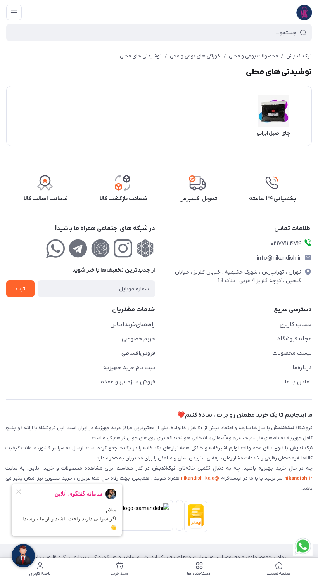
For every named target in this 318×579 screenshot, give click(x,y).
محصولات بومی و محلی (253, 56)
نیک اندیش (299, 56)
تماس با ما (298, 382)
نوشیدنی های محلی (141, 56)
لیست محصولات (292, 353)
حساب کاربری (296, 324)
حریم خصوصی (138, 339)
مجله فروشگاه (294, 339)
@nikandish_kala (200, 478)
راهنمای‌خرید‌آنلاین (132, 324)
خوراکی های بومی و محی (195, 56)
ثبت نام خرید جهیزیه (129, 367)
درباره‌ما (302, 367)
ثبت (20, 289)
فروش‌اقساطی (138, 353)
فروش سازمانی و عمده (128, 382)
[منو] (14, 12)
